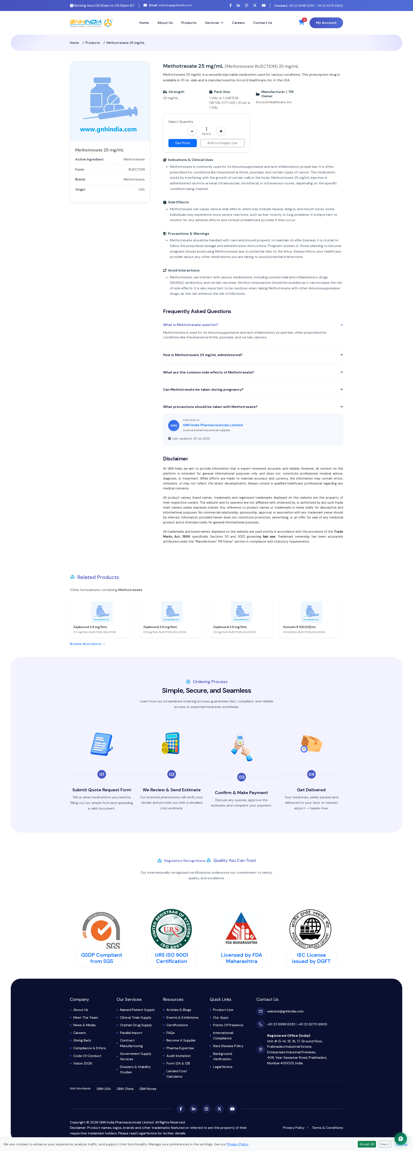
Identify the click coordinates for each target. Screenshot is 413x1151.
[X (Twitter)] (255, 5)
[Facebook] (231, 5)
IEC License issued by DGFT (311, 958)
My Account (326, 22)
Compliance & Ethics (89, 1048)
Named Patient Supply (137, 1010)
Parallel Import (131, 1033)
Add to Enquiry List (222, 143)
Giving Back (82, 1040)
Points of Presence (228, 1025)
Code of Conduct (87, 1056)
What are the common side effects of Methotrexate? (208, 372)
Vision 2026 (82, 1063)
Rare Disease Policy (228, 1046)
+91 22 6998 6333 (294, 6)
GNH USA (104, 1088)
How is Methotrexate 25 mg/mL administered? (202, 355)
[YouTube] (264, 5)
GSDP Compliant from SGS (101, 958)
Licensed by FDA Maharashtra (241, 958)
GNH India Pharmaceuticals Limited (213, 425)
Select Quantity (180, 121)
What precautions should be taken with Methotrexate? (210, 407)
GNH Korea (147, 1088)
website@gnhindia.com (170, 5)
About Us (165, 22)
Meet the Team (85, 1017)
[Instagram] (246, 5)
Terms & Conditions (327, 1127)
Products (188, 22)
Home (144, 22)
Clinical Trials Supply (135, 1017)
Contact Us (262, 22)
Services (212, 22)
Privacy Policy (294, 1127)
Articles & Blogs (178, 1010)
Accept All (367, 1144)
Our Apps (220, 1017)
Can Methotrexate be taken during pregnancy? (203, 389)
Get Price (182, 143)
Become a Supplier (181, 1040)
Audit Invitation (178, 1056)
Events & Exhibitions (182, 1017)
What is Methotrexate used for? (190, 325)
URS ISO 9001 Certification (171, 958)
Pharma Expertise (180, 1048)
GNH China (125, 1088)
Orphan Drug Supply (136, 1025)
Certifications (177, 1025)
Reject (385, 1144)
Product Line (223, 1010)
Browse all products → (88, 644)
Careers (238, 22)
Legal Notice (223, 1067)
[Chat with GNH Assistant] (401, 1138)
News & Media (84, 1025)
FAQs (170, 1033)
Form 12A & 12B (178, 1063)
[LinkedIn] (238, 5)
